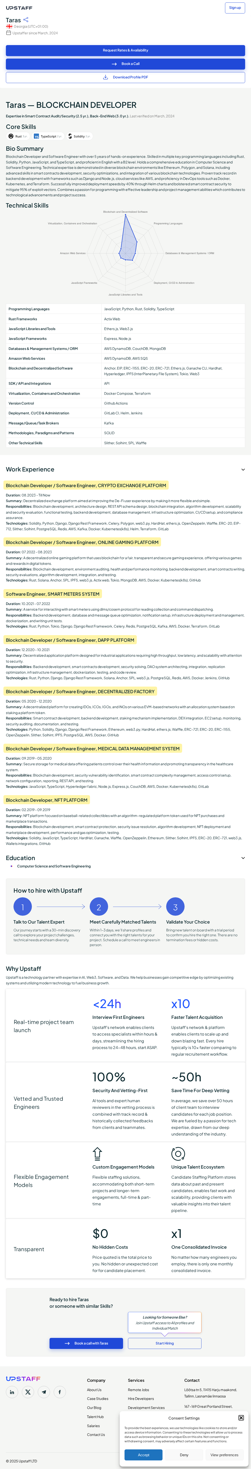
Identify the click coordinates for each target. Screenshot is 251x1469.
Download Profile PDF (130, 76)
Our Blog (94, 1407)
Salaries (93, 1425)
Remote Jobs (138, 1389)
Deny (184, 1455)
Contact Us (96, 1434)
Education (20, 857)
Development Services (146, 1407)
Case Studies (97, 1398)
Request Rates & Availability (125, 49)
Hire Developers (141, 1398)
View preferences (224, 1455)
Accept (143, 1455)
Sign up (235, 7)
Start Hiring (165, 1343)
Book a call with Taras (91, 1343)
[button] (241, 1417)
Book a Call (130, 63)
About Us (94, 1389)
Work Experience (30, 468)
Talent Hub (95, 1416)
